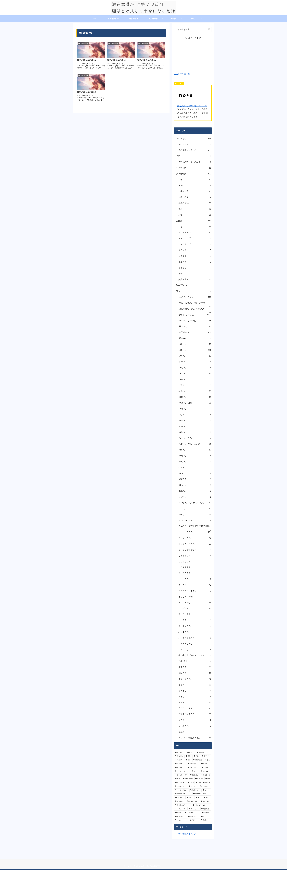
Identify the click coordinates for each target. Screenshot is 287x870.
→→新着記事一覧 (182, 74)
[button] (209, 29)
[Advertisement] (193, 55)
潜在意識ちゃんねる (187, 834)
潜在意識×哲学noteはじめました (192, 106)
